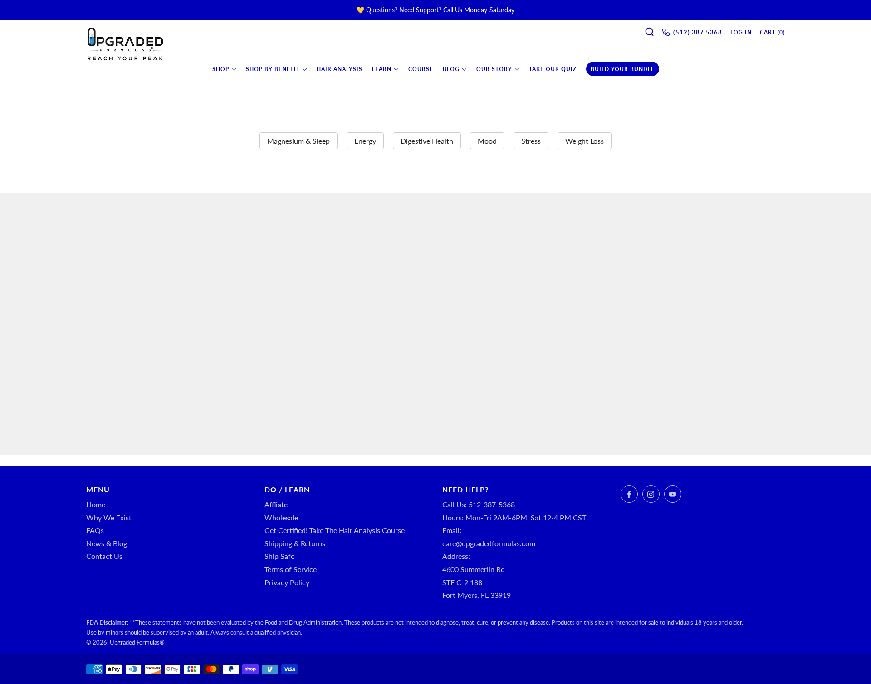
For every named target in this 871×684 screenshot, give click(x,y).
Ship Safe (279, 556)
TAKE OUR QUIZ (553, 69)
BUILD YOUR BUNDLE (623, 69)
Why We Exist (109, 517)
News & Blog (106, 543)
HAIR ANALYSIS (339, 69)
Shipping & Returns (294, 543)
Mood (487, 140)
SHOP (220, 69)
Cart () (772, 32)
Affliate (276, 504)
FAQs (95, 530)
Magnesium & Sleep (298, 140)
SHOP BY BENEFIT (273, 69)
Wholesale (281, 517)
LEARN (381, 69)
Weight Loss (584, 140)
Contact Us (104, 556)
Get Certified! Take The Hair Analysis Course (334, 530)
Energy (365, 140)
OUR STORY (494, 69)
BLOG (451, 69)
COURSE (420, 69)
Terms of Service (290, 569)
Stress (531, 140)
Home (95, 504)
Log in (741, 32)
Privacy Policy (286, 582)
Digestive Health (427, 140)
